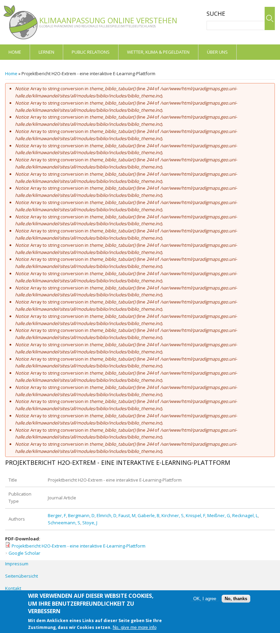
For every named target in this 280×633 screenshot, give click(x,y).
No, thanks (236, 598)
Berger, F (57, 515)
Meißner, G (218, 515)
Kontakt (13, 588)
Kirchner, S (173, 515)
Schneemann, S (64, 523)
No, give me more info (134, 627)
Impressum (16, 564)
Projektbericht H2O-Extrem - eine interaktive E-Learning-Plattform (78, 546)
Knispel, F (195, 515)
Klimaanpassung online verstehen (108, 20)
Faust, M (127, 515)
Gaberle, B (148, 515)
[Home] (20, 22)
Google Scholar (24, 553)
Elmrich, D (106, 515)
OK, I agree (204, 598)
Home (15, 52)
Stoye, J (89, 523)
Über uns (217, 52)
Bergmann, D (81, 515)
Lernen (46, 52)
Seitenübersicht (21, 576)
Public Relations (91, 52)
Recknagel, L (245, 515)
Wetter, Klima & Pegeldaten (158, 52)
